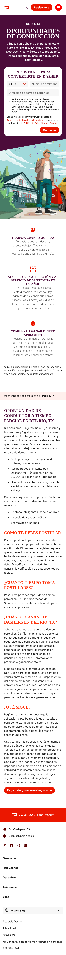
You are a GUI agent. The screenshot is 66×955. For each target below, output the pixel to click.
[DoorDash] (6, 7)
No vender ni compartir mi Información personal (32, 941)
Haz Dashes (10, 868)
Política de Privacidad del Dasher (40, 123)
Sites (6, 896)
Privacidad (9, 928)
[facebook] (11, 846)
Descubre (9, 877)
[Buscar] (26, 7)
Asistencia (10, 887)
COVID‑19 (9, 935)
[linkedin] (25, 846)
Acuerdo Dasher (13, 921)
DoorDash (14, 948)
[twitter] (5, 846)
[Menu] (58, 7)
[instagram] (18, 846)
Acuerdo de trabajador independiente (26, 120)
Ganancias (9, 858)
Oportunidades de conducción (21, 395)
